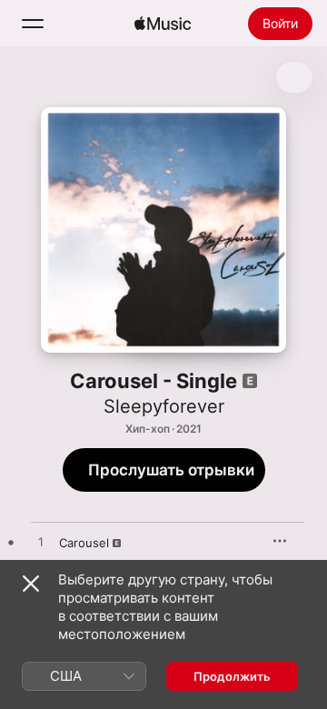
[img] (162, 23)
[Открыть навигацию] (33, 24)
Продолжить (232, 676)
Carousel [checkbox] (84, 542)
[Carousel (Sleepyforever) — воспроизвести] (41, 542)
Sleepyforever (164, 406)
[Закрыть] (31, 583)
